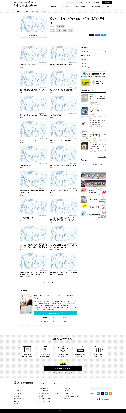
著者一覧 (16, 401)
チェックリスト (93, 164)
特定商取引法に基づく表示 (71, 396)
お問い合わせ (68, 388)
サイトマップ (68, 398)
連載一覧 (16, 396)
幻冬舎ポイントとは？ (45, 398)
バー (71, 30)
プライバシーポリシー (70, 393)
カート (89, 2)
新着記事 (53, 6)
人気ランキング (66, 6)
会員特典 (41, 396)
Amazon (45, 317)
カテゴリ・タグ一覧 (19, 398)
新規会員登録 (106, 2)
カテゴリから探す (81, 6)
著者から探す (96, 6)
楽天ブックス (66, 317)
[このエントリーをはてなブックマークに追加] (106, 393)
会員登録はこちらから (64, 368)
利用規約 (66, 390)
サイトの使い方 (43, 390)
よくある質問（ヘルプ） (45, 401)
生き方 (86, 47)
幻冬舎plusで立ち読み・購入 (55, 313)
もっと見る (102, 156)
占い (102, 164)
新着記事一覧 (17, 390)
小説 (59, 30)
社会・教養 (87, 55)
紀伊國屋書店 (44, 321)
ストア (107, 6)
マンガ (86, 63)
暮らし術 (86, 51)
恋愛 (53, 30)
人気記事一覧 (17, 393)
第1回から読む (33, 35)
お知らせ (86, 67)
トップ (16, 388)
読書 (18, 11)
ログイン (98, 2)
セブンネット (66, 321)
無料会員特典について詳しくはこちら (63, 373)
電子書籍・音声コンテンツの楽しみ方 (49, 393)
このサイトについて (44, 388)
